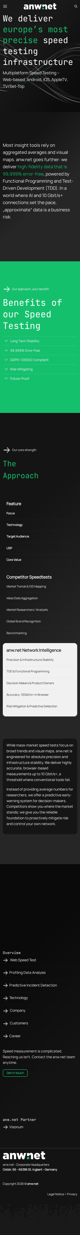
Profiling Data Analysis (27, 972)
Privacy (72, 1194)
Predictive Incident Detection (33, 985)
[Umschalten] (6, 341)
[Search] (75, 6)
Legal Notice (55, 1194)
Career (15, 1036)
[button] (5, 6)
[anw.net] (40, 6)
